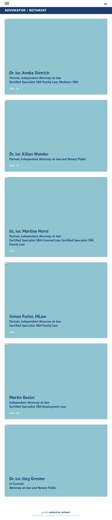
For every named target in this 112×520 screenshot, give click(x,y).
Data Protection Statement (68, 515)
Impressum (50, 515)
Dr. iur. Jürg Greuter (27, 479)
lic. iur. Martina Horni (28, 231)
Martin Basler (22, 398)
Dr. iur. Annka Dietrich (29, 73)
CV (18, 88)
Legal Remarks (38, 515)
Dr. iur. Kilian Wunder (28, 154)
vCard (11, 88)
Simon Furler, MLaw (27, 317)
